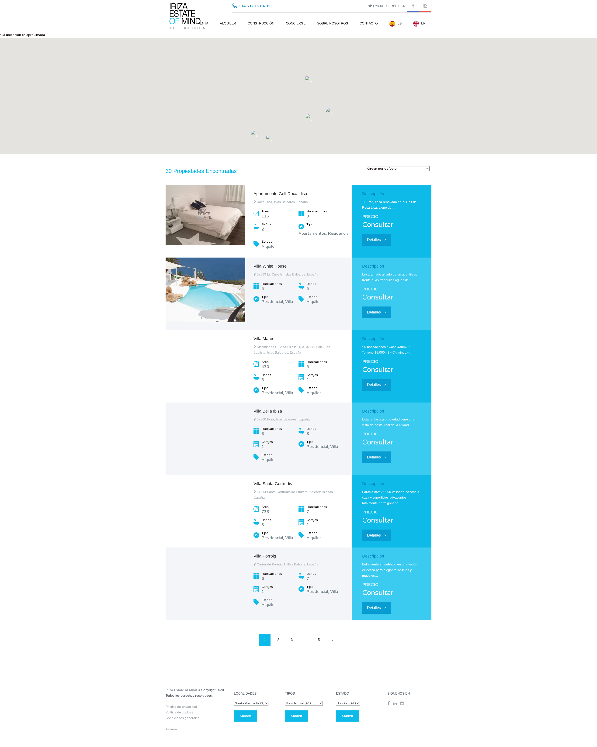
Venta (203, 23)
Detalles (374, 240)
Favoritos (381, 6)
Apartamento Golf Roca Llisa (280, 193)
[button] (338, 65)
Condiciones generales (182, 718)
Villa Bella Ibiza (267, 411)
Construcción (261, 23)
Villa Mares (263, 338)
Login (401, 6)
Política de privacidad (181, 707)
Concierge (295, 23)
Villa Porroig (264, 556)
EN (423, 23)
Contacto (369, 23)
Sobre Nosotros (332, 23)
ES (399, 23)
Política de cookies (179, 712)
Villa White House (270, 266)
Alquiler (228, 23)
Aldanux (171, 729)
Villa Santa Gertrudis (272, 483)
